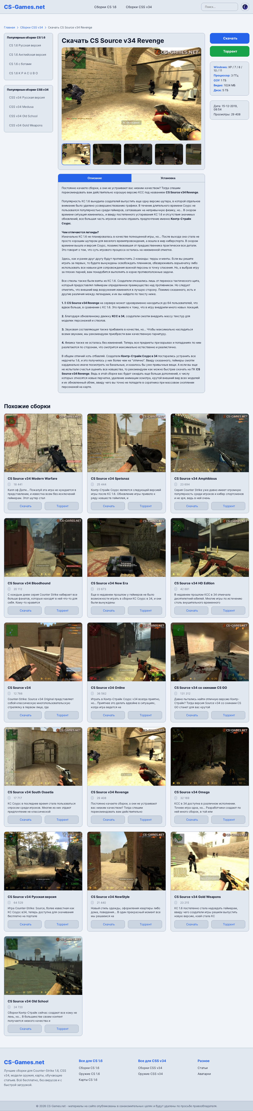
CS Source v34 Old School (28, 1001)
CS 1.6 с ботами (20, 64)
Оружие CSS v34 (150, 1074)
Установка (168, 178)
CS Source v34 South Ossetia (30, 792)
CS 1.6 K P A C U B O (23, 73)
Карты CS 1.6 (88, 1080)
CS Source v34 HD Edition (194, 583)
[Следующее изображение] (195, 93)
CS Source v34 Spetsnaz (110, 478)
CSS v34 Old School (23, 116)
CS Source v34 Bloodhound (29, 583)
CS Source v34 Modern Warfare (32, 478)
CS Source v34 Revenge (110, 792)
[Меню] (6, 6)
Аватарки (204, 1074)
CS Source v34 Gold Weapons (197, 897)
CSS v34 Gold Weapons (25, 125)
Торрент (230, 51)
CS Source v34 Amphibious (195, 478)
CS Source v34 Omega (192, 792)
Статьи (203, 1068)
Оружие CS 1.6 (89, 1074)
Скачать (230, 38)
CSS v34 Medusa (21, 107)
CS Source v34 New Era (109, 583)
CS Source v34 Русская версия (32, 897)
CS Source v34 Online (108, 688)
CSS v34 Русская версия (27, 97)
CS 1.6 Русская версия (25, 45)
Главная (9, 27)
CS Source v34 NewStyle (110, 897)
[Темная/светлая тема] (245, 7)
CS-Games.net (24, 7)
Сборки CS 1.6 (105, 7)
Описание (95, 178)
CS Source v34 (19, 688)
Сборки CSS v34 (139, 7)
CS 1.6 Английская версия (27, 54)
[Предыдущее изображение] (68, 93)
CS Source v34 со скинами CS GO (200, 688)
